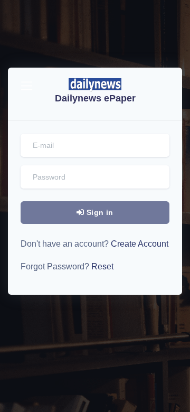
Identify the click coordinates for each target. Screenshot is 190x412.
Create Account (138, 243)
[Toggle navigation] (27, 86)
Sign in (98, 212)
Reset (101, 266)
